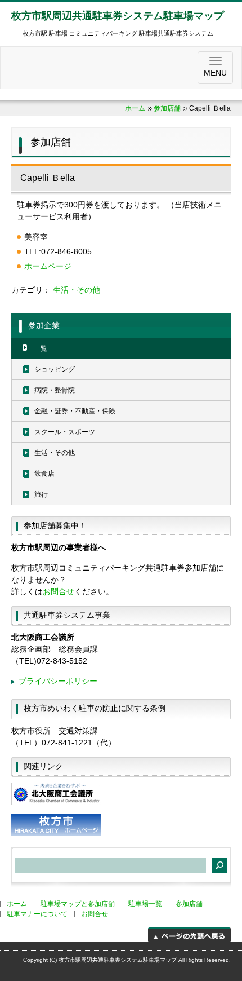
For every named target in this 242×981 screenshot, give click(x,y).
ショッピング (54, 369)
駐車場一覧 (145, 904)
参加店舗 (167, 108)
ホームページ (47, 266)
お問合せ (58, 591)
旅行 (41, 494)
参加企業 (44, 325)
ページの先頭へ (189, 934)
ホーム (135, 108)
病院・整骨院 (54, 390)
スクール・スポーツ (64, 432)
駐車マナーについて (37, 914)
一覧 (40, 348)
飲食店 (44, 474)
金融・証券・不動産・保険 (74, 411)
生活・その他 (76, 289)
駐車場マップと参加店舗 (78, 904)
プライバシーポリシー (58, 681)
